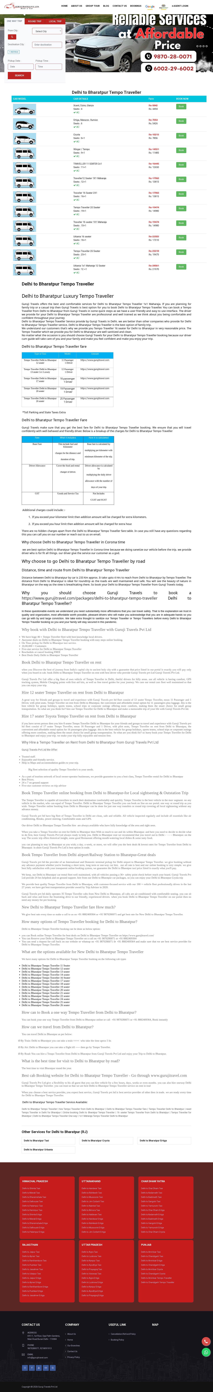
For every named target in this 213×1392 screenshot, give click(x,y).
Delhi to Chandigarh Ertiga (153, 1265)
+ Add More (13, 52)
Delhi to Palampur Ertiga (33, 1232)
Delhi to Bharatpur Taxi (36, 1140)
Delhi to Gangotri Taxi (150, 1201)
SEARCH (19, 75)
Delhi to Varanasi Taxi (91, 1274)
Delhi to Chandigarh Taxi (152, 1256)
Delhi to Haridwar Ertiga (92, 1219)
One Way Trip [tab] (14, 21)
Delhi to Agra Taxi (90, 1252)
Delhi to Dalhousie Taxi (32, 1201)
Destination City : (16, 44)
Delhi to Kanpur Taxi (91, 1260)
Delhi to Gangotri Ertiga (151, 1223)
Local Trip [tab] (55, 21)
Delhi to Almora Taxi (91, 1210)
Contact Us (120, 6)
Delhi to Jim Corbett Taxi (93, 1201)
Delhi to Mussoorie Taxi (92, 1197)
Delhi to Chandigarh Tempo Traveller (157, 1282)
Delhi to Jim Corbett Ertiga (94, 1232)
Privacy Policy (73, 1357)
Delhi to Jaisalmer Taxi (32, 1269)
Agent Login (180, 6)
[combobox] (47, 31)
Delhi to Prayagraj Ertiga (93, 1295)
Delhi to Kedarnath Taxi (151, 1193)
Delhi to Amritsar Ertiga (151, 1260)
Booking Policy (117, 1340)
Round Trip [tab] (34, 21)
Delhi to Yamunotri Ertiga (152, 1227)
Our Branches (73, 1345)
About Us (76, 6)
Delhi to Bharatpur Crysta (96, 1140)
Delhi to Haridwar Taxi (91, 1188)
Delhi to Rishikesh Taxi (92, 1193)
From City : (13, 30)
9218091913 (46, 1348)
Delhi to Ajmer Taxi (30, 1256)
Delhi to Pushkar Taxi (31, 1265)
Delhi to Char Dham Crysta (153, 1232)
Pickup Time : (42, 60)
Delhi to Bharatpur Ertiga (153, 1140)
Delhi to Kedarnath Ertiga (152, 1214)
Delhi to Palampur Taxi (32, 1206)
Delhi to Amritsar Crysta (152, 1269)
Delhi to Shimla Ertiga (32, 1214)
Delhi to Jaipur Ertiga (31, 1278)
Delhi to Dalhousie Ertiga (33, 1227)
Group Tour (93, 6)
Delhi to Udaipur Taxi (31, 1274)
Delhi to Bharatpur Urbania (38, 1149)
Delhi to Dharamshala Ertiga (35, 1223)
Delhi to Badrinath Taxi (151, 1197)
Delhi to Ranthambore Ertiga (35, 1287)
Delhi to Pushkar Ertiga (32, 1291)
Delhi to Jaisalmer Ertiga (33, 1295)
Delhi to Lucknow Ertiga (92, 1282)
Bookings (135, 6)
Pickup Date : (14, 60)
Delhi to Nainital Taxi (91, 1206)
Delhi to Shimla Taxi (31, 1188)
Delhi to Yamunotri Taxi (151, 1206)
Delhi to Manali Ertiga (31, 1219)
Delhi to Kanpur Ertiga (91, 1287)
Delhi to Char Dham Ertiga (152, 1210)
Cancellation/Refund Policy (123, 1334)
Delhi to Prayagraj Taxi (92, 1269)
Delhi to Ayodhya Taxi (91, 1265)
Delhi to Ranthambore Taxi (34, 1260)
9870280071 (33, 1348)
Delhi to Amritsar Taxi (151, 1252)
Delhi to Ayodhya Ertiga (92, 1291)
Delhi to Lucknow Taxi (91, 1256)
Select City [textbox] (41, 31)
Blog (106, 6)
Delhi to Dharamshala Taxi (34, 1197)
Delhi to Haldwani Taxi (92, 1214)
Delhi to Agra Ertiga (90, 1278)
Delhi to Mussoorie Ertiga (93, 1227)
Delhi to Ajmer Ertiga (31, 1282)
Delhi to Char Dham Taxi (152, 1188)
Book (181, 106)
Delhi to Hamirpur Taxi (32, 1210)
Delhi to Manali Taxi (31, 1193)
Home (64, 6)
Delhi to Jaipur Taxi (31, 1252)
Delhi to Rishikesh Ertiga (92, 1223)
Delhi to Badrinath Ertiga (152, 1219)
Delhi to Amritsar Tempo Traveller (156, 1278)
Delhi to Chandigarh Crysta (153, 1274)
